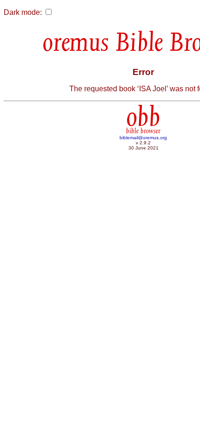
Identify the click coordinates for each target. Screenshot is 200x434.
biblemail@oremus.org (143, 137)
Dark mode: (23, 12)
